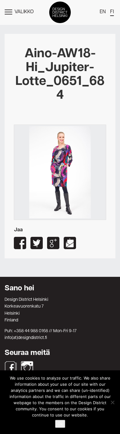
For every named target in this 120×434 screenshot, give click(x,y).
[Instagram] (27, 367)
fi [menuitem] (112, 12)
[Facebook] (11, 367)
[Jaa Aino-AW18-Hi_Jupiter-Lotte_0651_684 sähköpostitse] (70, 243)
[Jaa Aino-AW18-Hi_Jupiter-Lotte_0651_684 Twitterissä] (36, 243)
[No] (112, 402)
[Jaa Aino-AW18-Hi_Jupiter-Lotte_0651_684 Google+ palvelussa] (53, 243)
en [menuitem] (103, 12)
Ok (60, 423)
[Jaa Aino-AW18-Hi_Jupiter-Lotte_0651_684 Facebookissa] (20, 243)
